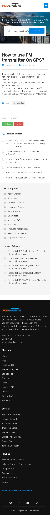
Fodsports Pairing (16, 207)
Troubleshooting (18, 103)
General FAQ (7, 396)
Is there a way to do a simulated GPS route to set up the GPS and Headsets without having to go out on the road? (27, 143)
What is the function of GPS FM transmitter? (25, 178)
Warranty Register (10, 369)
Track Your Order (9, 428)
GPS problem (14, 211)
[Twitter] (10, 504)
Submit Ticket (8, 374)
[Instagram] (37, 504)
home (4, 20)
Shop (4, 356)
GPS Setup (13, 216)
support (14, 20)
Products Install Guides (18, 229)
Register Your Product (12, 414)
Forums (5, 378)
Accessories (7, 473)
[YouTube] (28, 504)
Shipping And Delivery (11, 437)
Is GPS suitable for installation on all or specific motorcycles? (27, 160)
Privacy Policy (8, 441)
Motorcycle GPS (9, 477)
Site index (6, 400)
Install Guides (8, 365)
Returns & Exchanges (17, 233)
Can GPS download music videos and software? (22, 153)
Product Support (9, 419)
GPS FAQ (37, 20)
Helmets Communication (13, 459)
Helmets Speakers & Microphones (17, 464)
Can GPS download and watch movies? (23, 167)
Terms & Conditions (10, 446)
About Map (13, 198)
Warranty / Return (10, 432)
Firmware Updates (16, 202)
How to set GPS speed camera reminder (24, 172)
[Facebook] (19, 504)
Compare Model (9, 468)
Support (5, 360)
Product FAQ (25, 20)
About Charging (14, 194)
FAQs (4, 383)
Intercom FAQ (14, 220)
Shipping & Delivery (16, 238)
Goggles (5, 482)
